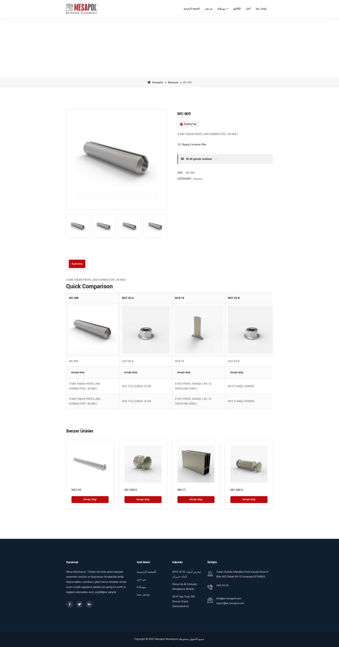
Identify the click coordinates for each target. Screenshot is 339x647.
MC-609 (73, 298)
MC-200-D (130, 490)
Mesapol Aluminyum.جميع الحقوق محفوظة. (180, 639)
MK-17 (181, 490)
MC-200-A (236, 490)
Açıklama (77, 264)
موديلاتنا (221, 8)
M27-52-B (234, 298)
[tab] (77, 264)
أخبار (248, 8)
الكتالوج (237, 8)
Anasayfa (157, 82)
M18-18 (179, 298)
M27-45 (76, 490)
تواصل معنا (261, 8)
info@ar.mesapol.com (228, 598)
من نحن (209, 8)
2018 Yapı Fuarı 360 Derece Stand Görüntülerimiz (183, 601)
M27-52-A (128, 298)
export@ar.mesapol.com (230, 603)
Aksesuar (173, 82)
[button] (191, 144)
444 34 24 (222, 585)
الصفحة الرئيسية (192, 8)
